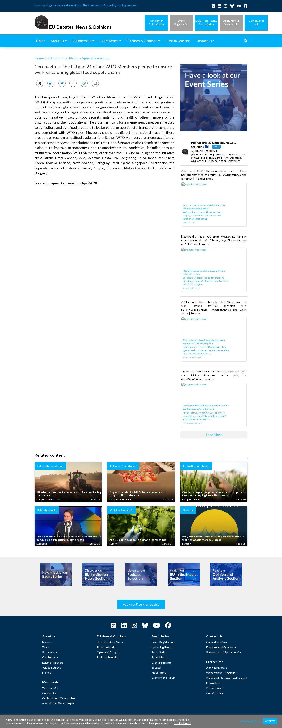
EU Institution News (63, 58)
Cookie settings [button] (250, 721)
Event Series (159, 652)
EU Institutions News (110, 642)
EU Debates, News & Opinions (80, 27)
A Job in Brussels (216, 667)
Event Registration (163, 642)
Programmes (50, 652)
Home (39, 58)
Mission (47, 642)
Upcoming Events (162, 647)
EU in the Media (106, 647)
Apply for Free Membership (141, 604)
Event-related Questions (221, 647)
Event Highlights (162, 662)
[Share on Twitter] (39, 83)
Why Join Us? (50, 687)
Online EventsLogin (256, 22)
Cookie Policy (214, 693)
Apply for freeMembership (231, 22)
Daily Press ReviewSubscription (206, 22)
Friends (46, 672)
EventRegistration (181, 22)
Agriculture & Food (96, 58)
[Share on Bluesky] (61, 83)
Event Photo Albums (164, 677)
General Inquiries (216, 642)
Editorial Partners (52, 662)
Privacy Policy (214, 687)
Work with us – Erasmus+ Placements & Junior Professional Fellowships (226, 677)
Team (45, 647)
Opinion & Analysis (108, 652)
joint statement (136, 107)
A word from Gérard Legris (58, 703)
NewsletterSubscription (156, 22)
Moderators (159, 672)
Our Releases (50, 657)
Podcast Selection (108, 657)
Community (49, 693)
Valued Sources (51, 667)
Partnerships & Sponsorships (224, 652)
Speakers (157, 667)
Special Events (160, 657)
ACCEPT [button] (270, 721)
